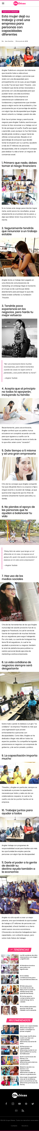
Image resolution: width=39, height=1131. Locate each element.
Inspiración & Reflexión (10, 12)
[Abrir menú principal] (3, 3)
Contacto (14, 1126)
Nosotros (25, 1126)
